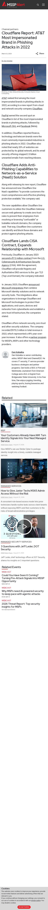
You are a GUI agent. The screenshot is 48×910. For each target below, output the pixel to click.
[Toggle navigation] (43, 4)
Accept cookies (24, 907)
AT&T (4, 98)
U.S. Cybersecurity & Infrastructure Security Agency (23, 262)
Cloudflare (37, 108)
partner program (38, 337)
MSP (3, 430)
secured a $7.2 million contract (17, 258)
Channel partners (10, 29)
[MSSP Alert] (13, 4)
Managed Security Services (16, 542)
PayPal (5, 115)
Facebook (25, 126)
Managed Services (11, 486)
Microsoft (6, 126)
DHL (14, 126)
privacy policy (36, 900)
